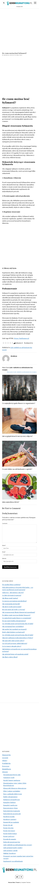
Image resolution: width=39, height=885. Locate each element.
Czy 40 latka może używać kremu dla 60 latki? (17, 635)
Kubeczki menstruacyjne (11, 842)
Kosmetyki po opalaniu (11, 822)
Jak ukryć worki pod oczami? (11, 607)
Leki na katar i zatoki (10, 850)
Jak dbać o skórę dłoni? (10, 657)
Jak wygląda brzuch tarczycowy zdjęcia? (17, 436)
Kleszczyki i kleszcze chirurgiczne (14, 788)
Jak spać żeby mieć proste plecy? (13, 641)
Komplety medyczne (10, 805)
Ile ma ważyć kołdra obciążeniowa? (14, 621)
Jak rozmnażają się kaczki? (11, 604)
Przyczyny (5, 766)
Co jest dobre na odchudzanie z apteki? (17, 469)
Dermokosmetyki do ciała (11, 775)
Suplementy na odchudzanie (13, 861)
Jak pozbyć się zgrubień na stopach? (14, 629)
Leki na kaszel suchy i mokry (12, 848)
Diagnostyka (6, 755)
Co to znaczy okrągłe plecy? (11, 646)
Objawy (4, 760)
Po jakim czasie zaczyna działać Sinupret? (16, 615)
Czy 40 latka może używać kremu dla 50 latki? (17, 624)
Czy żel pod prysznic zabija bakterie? (14, 643)
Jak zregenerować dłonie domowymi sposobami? (18, 612)
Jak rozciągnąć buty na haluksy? (13, 626)
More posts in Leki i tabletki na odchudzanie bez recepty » (22, 372)
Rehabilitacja (6, 769)
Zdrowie (5, 772)
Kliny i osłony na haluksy (11, 791)
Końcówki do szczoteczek (12, 814)
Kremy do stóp (8, 828)
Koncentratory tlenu (10, 808)
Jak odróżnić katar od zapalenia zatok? (15, 654)
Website (4, 558)
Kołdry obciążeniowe (10, 797)
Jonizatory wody (8, 777)
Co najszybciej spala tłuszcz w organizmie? (16, 618)
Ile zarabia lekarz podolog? (11, 585)
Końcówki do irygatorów (11, 811)
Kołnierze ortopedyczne (11, 800)
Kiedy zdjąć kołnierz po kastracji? (13, 632)
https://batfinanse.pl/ (21, 338)
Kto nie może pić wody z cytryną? (13, 609)
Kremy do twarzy (9, 831)
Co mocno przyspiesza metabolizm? (14, 601)
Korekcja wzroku (9, 817)
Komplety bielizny (9, 802)
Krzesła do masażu (9, 839)
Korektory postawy (9, 819)
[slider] (8, 343)
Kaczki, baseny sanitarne (11, 780)
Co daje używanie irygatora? (11, 595)
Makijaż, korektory (9, 853)
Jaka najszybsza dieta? (10, 502)
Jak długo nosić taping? (10, 598)
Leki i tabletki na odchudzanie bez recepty (17, 845)
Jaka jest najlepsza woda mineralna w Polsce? (17, 638)
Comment (4, 523)
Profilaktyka (6, 763)
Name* (4, 545)
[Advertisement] (19, 29)
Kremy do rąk (7, 825)
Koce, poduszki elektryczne (12, 794)
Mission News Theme (13, 882)
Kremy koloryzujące (10, 833)
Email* (3, 552)
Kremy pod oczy (8, 836)
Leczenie (5, 758)
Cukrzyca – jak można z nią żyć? (13, 592)
